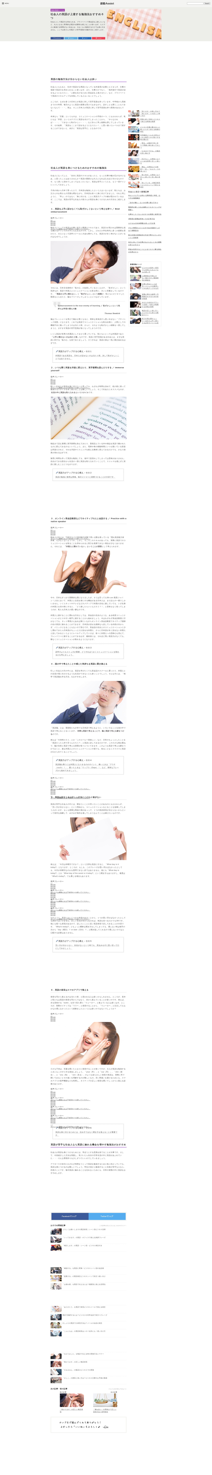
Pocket (99, 38)
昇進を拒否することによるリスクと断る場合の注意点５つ (144, 250)
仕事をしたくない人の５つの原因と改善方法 (144, 214)
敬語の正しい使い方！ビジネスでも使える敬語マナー (150, 313)
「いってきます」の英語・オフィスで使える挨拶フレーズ (84, 1237)
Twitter (71, 38)
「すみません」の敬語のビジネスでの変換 (78, 1370)
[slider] (70, 789)
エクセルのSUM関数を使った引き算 (141, 223)
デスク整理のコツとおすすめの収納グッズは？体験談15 (144, 229)
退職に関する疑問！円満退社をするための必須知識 (150, 296)
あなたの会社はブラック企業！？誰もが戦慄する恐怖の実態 (150, 305)
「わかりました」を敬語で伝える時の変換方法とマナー (83, 1354)
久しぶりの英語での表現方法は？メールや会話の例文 (82, 1323)
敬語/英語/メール (57, 10)
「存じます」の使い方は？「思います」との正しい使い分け (150, 113)
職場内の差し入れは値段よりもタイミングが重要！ (144, 208)
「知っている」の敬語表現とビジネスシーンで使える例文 (150, 185)
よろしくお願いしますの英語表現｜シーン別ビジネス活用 (84, 1229)
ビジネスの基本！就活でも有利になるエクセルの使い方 (150, 270)
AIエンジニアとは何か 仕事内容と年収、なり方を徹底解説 (144, 197)
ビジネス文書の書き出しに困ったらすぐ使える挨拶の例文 (150, 129)
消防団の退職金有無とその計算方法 (141, 219)
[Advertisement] (89, 59)
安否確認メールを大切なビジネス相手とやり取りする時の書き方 (150, 137)
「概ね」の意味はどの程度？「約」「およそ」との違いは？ (150, 169)
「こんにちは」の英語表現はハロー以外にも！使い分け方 (84, 1331)
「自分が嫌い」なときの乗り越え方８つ (143, 202)
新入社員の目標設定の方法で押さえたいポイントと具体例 (144, 236)
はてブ (85, 38)
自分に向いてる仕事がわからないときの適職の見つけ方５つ (144, 243)
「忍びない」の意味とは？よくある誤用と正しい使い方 (150, 161)
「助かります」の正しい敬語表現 (74, 1362)
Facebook (57, 38)
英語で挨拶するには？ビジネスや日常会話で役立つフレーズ (84, 1315)
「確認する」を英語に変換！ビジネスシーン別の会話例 (83, 1268)
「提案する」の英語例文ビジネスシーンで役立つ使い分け (84, 1276)
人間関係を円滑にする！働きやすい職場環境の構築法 (150, 278)
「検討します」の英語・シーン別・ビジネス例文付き (82, 1245)
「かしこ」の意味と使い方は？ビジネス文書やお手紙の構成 (84, 1378)
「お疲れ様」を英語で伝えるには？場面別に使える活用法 (84, 1284)
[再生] (51, 220)
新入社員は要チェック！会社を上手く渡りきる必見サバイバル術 (150, 321)
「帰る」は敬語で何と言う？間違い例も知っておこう (150, 145)
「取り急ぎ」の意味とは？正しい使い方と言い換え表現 (150, 177)
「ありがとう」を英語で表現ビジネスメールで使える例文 (84, 1307)
